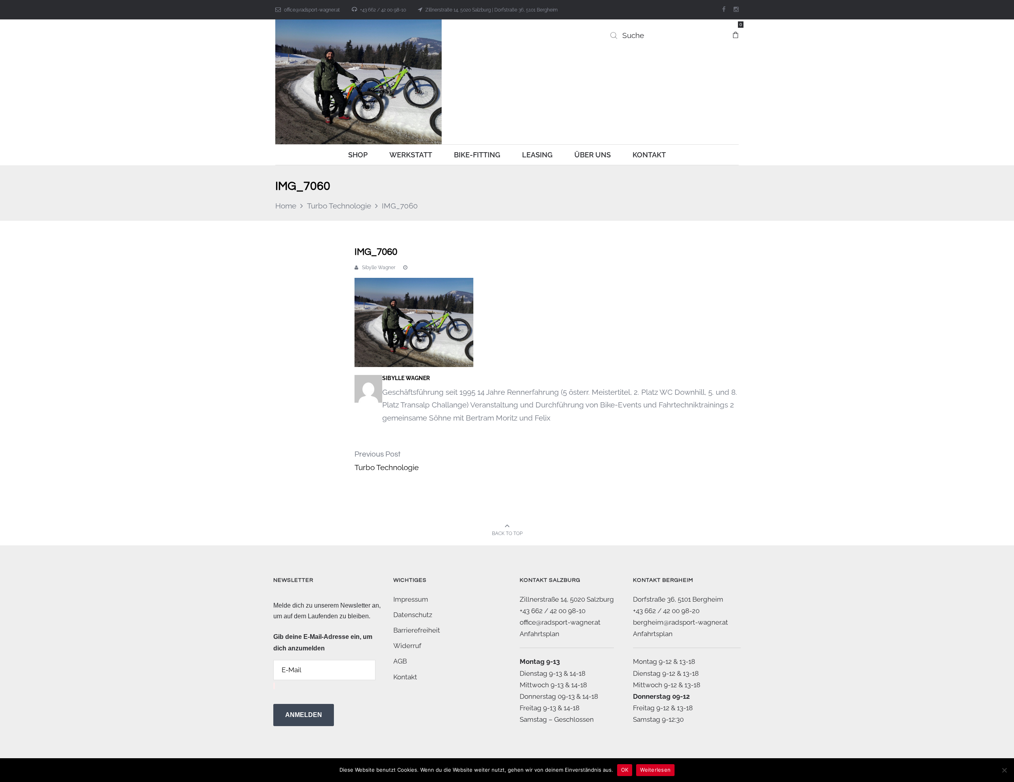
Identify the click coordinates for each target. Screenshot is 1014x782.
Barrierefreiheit (416, 630)
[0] (735, 31)
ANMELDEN (303, 714)
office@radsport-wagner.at (312, 10)
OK (625, 770)
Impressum (410, 599)
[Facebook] (724, 9)
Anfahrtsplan (539, 634)
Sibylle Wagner (378, 267)
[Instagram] (736, 9)
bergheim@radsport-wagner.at (680, 622)
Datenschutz (412, 615)
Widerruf (407, 646)
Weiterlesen (655, 770)
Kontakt (405, 677)
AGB (400, 661)
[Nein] (1004, 770)
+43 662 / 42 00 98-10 (383, 10)
